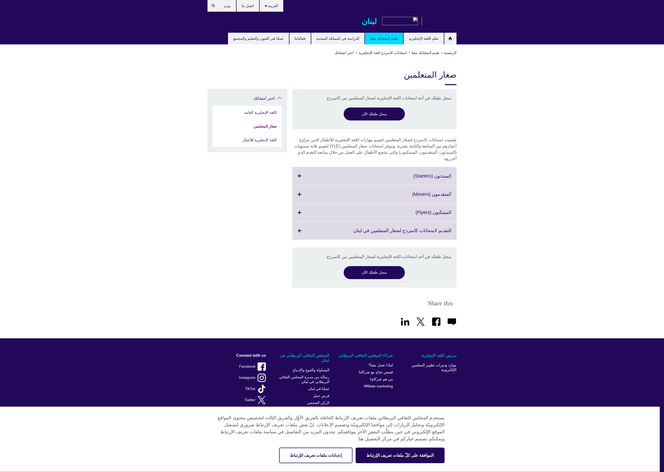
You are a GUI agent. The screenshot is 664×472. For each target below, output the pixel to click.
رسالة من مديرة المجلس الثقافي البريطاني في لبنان (304, 379)
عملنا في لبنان (318, 389)
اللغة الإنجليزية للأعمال (260, 140)
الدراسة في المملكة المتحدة (337, 38)
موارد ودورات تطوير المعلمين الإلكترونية (434, 367)
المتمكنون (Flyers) (422, 215)
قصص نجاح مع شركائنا (376, 372)
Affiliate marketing (378, 386)
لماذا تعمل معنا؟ (381, 365)
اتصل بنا (248, 6)
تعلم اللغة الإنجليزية (424, 38)
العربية (272, 6)
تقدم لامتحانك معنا (384, 38)
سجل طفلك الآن (374, 114)
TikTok (250, 389)
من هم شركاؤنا (381, 379)
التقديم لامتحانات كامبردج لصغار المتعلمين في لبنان (390, 234)
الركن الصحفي (318, 403)
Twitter (250, 400)
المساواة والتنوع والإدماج (311, 370)
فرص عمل (321, 396)
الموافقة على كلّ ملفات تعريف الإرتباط (400, 455)
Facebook (247, 366)
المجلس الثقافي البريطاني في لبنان (304, 358)
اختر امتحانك (264, 98)
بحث (211, 6)
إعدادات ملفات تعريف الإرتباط (316, 455)
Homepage (450, 38)
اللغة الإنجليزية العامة (260, 112)
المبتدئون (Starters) (421, 179)
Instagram (247, 378)
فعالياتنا (300, 38)
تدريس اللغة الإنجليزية (439, 355)
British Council (441, 21)
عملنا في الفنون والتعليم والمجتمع (258, 38)
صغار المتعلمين (265, 126)
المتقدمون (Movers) (420, 197)
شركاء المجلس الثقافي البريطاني (365, 355)
